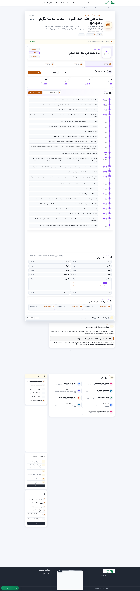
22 (104, 288)
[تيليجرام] (48, 573)
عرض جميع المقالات (37, 523)
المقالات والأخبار (60, 2)
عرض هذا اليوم (33, 72)
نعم (37, 317)
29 (77, 288)
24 (96, 288)
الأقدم (31, 92)
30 (73, 288)
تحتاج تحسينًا (30, 317)
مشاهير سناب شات (70, 2)
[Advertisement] (70, 242)
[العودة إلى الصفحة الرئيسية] (109, 3)
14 (96, 285)
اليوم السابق (33, 49)
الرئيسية (87, 2)
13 (100, 285)
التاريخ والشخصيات (105, 7)
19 (77, 285)
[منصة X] (44, 573)
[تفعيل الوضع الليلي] (26, 2)
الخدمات (80, 2)
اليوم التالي (34, 56)
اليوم (33, 52)
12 (104, 285)
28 (81, 288)
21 (108, 288)
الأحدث (38, 92)
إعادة (31, 19)
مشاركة (31, 15)
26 (89, 288)
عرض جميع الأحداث (36, 485)
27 (85, 288)
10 (73, 282)
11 (108, 285)
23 (100, 288)
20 (73, 285)
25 (92, 288)
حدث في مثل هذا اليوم (47, 2)
